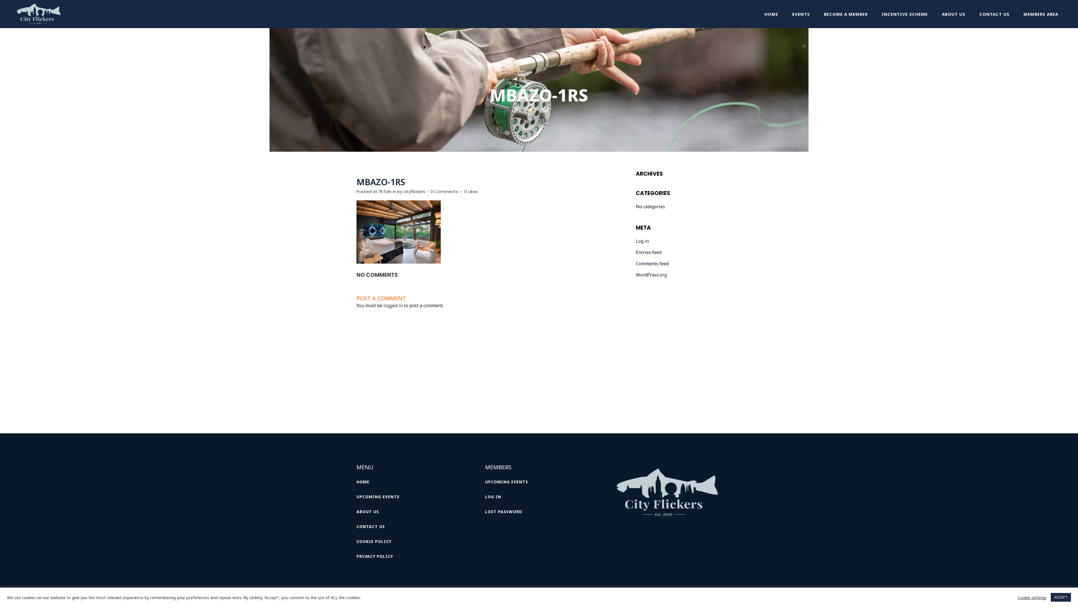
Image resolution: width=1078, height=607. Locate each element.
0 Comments (444, 191)
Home (363, 481)
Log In (493, 496)
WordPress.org (651, 275)
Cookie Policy (374, 541)
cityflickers (414, 191)
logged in (393, 305)
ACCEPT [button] (1061, 597)
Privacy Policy (375, 556)
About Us (368, 511)
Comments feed (652, 264)
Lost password (503, 511)
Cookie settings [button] (1032, 597)
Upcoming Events (378, 496)
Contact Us (371, 526)
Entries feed (648, 252)
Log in (642, 241)
